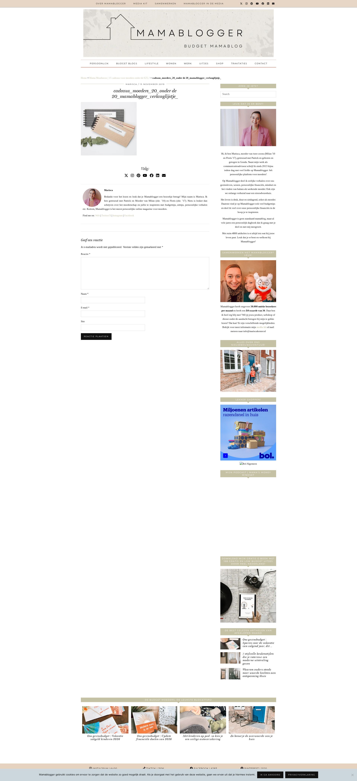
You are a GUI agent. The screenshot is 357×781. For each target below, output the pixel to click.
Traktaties (239, 63)
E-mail (85, 307)
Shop (220, 63)
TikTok (155, 768)
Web (97, 215)
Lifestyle (152, 63)
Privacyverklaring (301, 775)
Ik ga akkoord (270, 775)
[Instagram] (246, 3)
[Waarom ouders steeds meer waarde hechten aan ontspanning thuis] (230, 673)
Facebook (129, 215)
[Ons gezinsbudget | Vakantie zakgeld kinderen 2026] (105, 720)
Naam (85, 293)
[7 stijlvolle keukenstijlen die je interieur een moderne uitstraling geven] (230, 658)
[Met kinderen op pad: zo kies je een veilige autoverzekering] (203, 720)
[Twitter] (241, 3)
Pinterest (255, 768)
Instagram (118, 215)
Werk (188, 63)
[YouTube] (257, 3)
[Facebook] (263, 3)
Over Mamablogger (111, 3)
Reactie (85, 254)
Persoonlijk (99, 63)
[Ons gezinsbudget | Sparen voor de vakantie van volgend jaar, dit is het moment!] (230, 643)
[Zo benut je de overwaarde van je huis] (252, 720)
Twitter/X (106, 215)
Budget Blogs (126, 63)
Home (84, 77)
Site (83, 321)
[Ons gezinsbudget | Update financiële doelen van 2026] (154, 720)
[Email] (273, 3)
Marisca (131, 84)
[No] (352, 775)
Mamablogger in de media (204, 3)
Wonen (171, 63)
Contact (261, 63)
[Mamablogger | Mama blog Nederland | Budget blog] (178, 33)
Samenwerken (165, 3)
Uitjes (204, 63)
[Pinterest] (251, 3)
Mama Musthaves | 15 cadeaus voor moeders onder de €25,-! (119, 77)
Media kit (140, 3)
